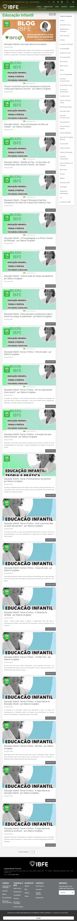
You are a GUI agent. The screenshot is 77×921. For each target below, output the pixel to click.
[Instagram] (58, 2)
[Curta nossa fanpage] (49, 2)
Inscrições (39, 889)
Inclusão (62, 40)
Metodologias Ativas (66, 107)
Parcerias (16, 898)
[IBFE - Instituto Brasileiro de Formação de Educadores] (10, 6)
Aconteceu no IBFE (65, 202)
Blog (26, 889)
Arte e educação (64, 35)
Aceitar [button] (38, 918)
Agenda (27, 886)
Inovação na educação (66, 44)
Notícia (62, 70)
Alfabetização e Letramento (64, 30)
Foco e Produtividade (66, 74)
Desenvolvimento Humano (65, 127)
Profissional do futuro (66, 85)
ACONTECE (64, 6)
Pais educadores (65, 122)
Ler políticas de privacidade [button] (60, 912)
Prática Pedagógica (65, 133)
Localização (17, 895)
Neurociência (63, 61)
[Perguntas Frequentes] (67, 2)
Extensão (5, 891)
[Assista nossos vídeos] (53, 2)
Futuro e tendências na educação (66, 164)
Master (4, 894)
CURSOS (39, 6)
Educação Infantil (8, 47)
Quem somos (17, 888)
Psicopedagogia (64, 48)
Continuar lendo (50, 58)
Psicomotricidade (65, 57)
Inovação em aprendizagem (64, 91)
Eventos (62, 20)
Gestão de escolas (65, 53)
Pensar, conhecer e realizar (65, 101)
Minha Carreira (64, 66)
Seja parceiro (39, 897)
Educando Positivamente (64, 158)
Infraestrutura (17, 892)
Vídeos (27, 896)
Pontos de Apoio (18, 907)
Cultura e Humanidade (66, 152)
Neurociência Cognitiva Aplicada (66, 138)
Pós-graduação (6, 897)
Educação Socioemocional (64, 80)
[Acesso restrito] (72, 2)
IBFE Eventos (63, 169)
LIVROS (57, 6)
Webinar (62, 178)
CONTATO (72, 6)
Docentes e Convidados (17, 902)
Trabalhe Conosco (38, 893)
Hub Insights (63, 187)
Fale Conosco (40, 886)
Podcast (62, 174)
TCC (61, 198)
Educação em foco (65, 25)
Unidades (63, 892)
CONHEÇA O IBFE (48, 6)
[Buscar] (62, 2)
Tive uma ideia (64, 143)
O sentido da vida (65, 96)
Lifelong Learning (65, 148)
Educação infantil (65, 182)
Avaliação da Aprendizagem (64, 192)
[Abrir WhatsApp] (72, 916)
